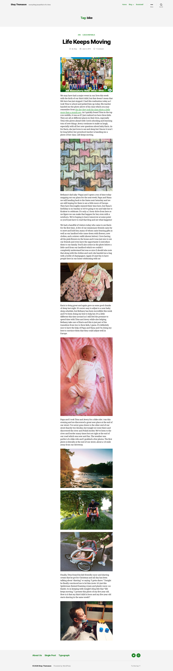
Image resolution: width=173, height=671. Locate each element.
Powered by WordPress (62, 666)
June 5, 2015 (86, 49)
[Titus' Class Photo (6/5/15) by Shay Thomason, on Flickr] (86, 74)
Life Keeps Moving (86, 41)
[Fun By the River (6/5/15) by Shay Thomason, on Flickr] (86, 468)
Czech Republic (89, 35)
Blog (130, 4)
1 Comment (100, 49)
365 (79, 35)
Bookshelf (139, 4)
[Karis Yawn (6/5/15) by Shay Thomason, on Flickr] (86, 376)
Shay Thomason (18, 4)
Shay (75, 49)
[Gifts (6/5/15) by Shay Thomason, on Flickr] (86, 282)
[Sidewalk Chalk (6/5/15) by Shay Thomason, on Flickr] (86, 165)
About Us (37, 655)
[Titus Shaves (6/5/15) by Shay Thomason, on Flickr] (86, 620)
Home (124, 4)
